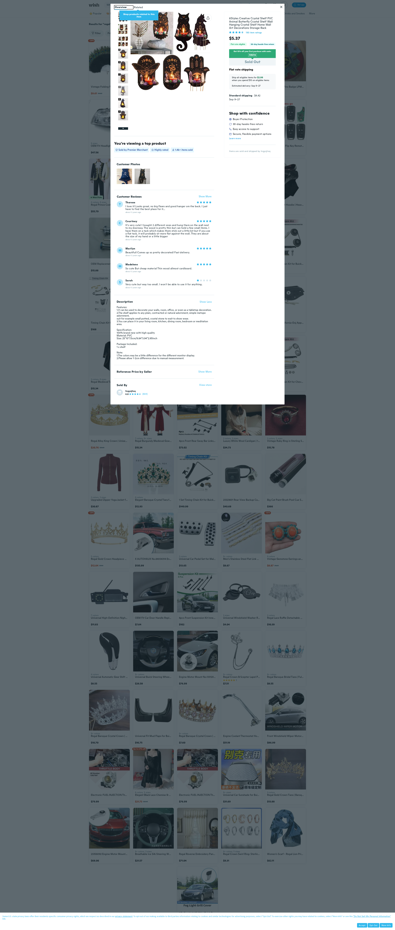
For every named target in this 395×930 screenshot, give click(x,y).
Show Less (206, 301)
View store (205, 385)
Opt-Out (373, 925)
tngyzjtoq (130, 391)
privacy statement (124, 916)
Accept (362, 925)
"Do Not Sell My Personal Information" (372, 916)
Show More (205, 196)
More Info (386, 925)
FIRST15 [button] (252, 55)
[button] (281, 7)
